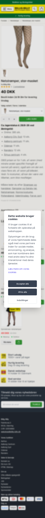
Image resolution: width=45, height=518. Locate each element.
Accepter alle (22, 284)
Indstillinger (22, 300)
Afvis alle (22, 292)
